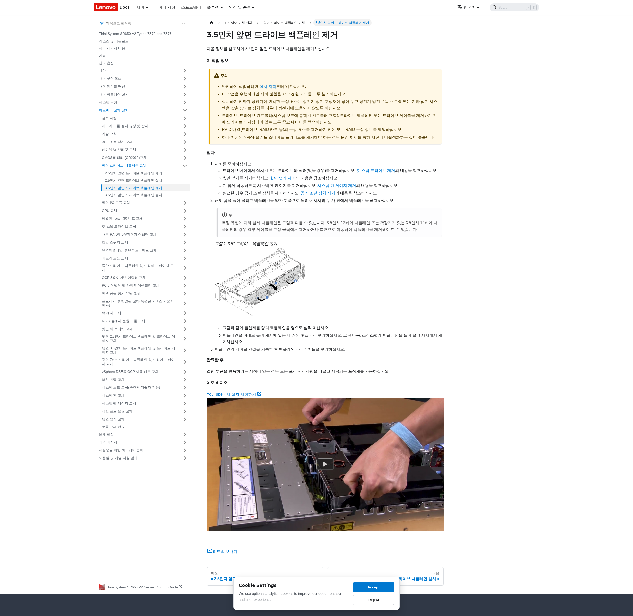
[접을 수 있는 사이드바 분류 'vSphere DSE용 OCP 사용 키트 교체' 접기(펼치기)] (185, 372)
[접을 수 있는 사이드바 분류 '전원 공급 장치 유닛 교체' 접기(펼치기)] (185, 294)
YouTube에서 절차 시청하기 (231, 394)
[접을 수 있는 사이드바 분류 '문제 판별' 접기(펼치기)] (185, 434)
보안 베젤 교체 (113, 379)
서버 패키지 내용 (112, 48)
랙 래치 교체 (111, 313)
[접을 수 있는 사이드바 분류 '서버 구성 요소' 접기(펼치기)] (185, 79)
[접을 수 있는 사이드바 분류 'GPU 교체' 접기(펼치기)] (185, 211)
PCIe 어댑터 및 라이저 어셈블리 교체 (130, 285)
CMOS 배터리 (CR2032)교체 (124, 158)
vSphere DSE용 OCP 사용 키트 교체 (130, 372)
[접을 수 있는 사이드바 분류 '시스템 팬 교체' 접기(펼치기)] (185, 396)
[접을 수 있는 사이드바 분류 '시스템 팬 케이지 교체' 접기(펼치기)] (185, 403)
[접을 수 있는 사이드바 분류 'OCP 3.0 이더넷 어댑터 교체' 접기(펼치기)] (185, 278)
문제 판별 (106, 434)
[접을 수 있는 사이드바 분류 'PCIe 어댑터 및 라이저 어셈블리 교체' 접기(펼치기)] (185, 286)
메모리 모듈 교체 (115, 258)
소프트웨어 (191, 7)
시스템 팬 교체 (113, 395)
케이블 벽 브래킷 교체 (119, 150)
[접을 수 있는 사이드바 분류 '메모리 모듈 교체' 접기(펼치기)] (185, 258)
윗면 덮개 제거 (283, 178)
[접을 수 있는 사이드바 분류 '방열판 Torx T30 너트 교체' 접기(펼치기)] (185, 219)
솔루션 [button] (213, 7)
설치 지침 (109, 118)
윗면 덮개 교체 (113, 419)
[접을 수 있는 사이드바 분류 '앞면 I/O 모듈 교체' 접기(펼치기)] (185, 203)
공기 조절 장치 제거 (318, 193)
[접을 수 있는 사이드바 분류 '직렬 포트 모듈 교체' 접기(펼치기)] (185, 411)
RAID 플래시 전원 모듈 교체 (123, 321)
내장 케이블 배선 (112, 86)
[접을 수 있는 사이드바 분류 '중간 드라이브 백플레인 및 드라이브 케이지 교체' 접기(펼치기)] (185, 268)
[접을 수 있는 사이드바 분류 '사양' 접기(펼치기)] (185, 71)
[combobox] (106, 23)
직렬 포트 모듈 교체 (117, 411)
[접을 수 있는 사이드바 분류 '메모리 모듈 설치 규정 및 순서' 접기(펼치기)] (185, 126)
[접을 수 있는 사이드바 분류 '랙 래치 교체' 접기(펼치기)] (185, 313)
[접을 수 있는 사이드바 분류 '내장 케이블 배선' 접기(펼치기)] (185, 87)
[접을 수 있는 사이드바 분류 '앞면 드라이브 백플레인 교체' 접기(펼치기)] (185, 166)
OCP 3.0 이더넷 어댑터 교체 (124, 278)
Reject (373, 600)
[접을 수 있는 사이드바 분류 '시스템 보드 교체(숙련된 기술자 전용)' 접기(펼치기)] (185, 388)
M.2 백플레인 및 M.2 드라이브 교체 (129, 250)
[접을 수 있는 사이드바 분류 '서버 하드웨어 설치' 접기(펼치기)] (185, 94)
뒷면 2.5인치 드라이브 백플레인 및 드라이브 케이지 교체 (138, 338)
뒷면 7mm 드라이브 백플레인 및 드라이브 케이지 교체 (138, 362)
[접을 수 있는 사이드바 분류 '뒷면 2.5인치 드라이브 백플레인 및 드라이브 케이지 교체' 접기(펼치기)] (185, 339)
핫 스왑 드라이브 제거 (376, 170)
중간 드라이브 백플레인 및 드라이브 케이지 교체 (138, 268)
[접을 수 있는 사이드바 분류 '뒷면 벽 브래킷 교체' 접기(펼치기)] (185, 329)
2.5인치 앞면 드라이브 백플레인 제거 (133, 173)
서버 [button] (140, 7)
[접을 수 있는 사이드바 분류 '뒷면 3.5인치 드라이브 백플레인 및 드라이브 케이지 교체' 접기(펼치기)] (185, 350)
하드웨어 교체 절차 (114, 110)
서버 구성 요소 (110, 78)
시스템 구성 (108, 102)
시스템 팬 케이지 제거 (336, 185)
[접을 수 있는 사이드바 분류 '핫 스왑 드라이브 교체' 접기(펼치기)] (185, 227)
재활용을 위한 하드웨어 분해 (121, 450)
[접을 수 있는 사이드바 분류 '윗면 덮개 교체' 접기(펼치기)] (185, 419)
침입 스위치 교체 (115, 242)
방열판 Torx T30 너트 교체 (122, 218)
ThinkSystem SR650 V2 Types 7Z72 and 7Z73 (135, 34)
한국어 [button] (469, 7)
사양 (102, 70)
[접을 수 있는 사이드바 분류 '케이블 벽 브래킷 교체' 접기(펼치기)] (185, 150)
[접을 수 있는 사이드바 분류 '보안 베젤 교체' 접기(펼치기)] (185, 380)
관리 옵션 (106, 63)
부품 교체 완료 (113, 427)
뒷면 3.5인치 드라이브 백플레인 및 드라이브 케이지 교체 (138, 350)
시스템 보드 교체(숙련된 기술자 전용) (131, 387)
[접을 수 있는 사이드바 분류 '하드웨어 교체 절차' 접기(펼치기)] (185, 110)
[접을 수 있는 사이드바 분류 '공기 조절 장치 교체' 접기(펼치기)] (185, 142)
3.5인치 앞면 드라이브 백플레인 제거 (133, 188)
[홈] (211, 22)
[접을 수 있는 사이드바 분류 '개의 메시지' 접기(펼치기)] (185, 442)
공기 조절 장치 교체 (117, 142)
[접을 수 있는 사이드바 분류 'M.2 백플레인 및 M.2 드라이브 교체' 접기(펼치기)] (185, 250)
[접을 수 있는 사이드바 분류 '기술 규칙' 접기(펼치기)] (185, 134)
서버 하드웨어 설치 (114, 94)
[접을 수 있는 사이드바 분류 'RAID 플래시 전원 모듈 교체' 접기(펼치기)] (185, 321)
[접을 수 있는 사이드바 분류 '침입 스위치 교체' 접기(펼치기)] (185, 242)
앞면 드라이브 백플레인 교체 (124, 165)
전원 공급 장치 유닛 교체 (121, 293)
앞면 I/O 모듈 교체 (116, 203)
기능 (102, 56)
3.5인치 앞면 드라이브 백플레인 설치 (133, 195)
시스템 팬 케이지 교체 (119, 403)
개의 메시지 (108, 442)
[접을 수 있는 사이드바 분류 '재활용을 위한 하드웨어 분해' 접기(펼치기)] (185, 450)
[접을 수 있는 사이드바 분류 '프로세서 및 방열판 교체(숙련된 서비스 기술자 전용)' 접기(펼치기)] (185, 303)
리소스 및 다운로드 (114, 41)
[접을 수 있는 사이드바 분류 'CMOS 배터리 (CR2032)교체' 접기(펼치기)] (185, 158)
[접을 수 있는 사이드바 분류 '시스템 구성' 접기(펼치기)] (185, 102)
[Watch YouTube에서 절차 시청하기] (325, 464)
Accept (374, 587)
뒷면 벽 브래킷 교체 (117, 329)
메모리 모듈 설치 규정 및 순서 (125, 126)
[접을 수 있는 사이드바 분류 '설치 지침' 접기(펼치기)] (185, 118)
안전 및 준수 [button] (240, 7)
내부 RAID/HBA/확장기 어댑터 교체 (129, 234)
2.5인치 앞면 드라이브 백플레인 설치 (133, 180)
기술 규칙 (109, 134)
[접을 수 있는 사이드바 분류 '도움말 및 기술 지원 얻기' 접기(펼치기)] (185, 458)
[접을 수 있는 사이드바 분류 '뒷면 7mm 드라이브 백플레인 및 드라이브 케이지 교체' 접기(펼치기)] (185, 362)
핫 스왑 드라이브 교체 (119, 226)
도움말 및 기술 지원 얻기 (118, 458)
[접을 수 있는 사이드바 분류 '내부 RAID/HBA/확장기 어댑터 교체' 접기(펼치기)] (185, 234)
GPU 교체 (109, 211)
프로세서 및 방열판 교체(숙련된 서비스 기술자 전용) (138, 303)
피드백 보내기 (225, 551)
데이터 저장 (165, 7)
